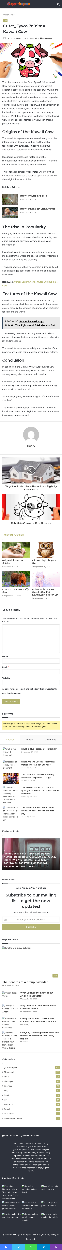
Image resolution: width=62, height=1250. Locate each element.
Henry (31, 446)
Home (8, 15)
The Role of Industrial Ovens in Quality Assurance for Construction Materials (40, 790)
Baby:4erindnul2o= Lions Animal (37, 209)
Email (5, 667)
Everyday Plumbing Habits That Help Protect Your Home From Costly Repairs (39, 1035)
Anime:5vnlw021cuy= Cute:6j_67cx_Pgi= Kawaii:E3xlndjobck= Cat (45, 592)
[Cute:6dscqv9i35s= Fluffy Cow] (16, 579)
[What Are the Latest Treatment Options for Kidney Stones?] (11, 765)
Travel (7, 1109)
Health (7, 1095)
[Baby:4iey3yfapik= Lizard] (10, 199)
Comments (50, 739)
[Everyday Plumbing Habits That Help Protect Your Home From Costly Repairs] (10, 1040)
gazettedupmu (10, 1067)
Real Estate (9, 1114)
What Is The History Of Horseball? (39, 749)
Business (8, 1086)
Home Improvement (13, 1118)
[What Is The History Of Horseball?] (11, 752)
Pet (13, 15)
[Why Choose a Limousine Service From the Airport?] (10, 1009)
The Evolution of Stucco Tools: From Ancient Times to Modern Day (38, 810)
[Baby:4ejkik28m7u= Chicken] (16, 550)
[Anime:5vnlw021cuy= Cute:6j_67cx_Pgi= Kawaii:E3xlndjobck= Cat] (46, 579)
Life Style (8, 1081)
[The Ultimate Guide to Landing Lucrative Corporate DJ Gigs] (11, 778)
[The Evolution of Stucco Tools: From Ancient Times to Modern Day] (11, 813)
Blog (6, 1090)
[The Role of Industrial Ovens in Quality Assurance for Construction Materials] (11, 795)
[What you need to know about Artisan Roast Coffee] (10, 996)
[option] (31, 854)
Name (5, 656)
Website (6, 678)
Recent (29, 739)
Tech (6, 1077)
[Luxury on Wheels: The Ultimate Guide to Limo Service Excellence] (10, 1023)
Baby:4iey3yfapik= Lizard (33, 196)
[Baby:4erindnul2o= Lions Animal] (10, 212)
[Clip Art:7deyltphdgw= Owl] (46, 550)
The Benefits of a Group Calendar (25, 982)
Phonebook (9, 1072)
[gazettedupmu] (18, 4)
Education (8, 1104)
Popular (10, 739)
